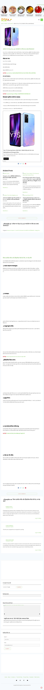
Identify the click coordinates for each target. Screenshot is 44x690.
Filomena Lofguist (9, 506)
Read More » (5, 187)
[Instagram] (20, 680)
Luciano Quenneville (9, 525)
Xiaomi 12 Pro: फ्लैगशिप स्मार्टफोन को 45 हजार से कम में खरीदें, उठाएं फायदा (12, 176)
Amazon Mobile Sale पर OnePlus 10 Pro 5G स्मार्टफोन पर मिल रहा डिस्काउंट (12, 198)
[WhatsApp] (23, 163)
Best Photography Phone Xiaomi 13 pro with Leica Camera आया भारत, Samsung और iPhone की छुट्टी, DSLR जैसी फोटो (32, 180)
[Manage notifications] (41, 688)
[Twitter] (20, 163)
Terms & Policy (19, 677)
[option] (22, 614)
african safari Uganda (10, 539)
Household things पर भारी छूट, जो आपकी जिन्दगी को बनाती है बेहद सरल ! (18, 93)
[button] (4, 614)
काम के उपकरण (5, 179)
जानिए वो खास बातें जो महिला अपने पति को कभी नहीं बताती (16, 618)
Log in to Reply (38, 518)
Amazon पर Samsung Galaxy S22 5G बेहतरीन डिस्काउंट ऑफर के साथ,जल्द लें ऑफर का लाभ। (32, 199)
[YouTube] (27, 680)
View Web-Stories (40, 4)
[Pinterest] (25, 163)
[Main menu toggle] (42, 20)
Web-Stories (36, 677)
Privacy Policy (26, 677)
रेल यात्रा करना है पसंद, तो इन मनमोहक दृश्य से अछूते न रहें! (15, 433)
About (9, 677)
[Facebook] (18, 163)
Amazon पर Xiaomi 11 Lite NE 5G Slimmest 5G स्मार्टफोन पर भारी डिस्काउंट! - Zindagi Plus (23, 230)
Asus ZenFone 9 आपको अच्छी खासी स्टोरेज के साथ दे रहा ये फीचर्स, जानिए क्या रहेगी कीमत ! (21, 73)
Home (6, 677)
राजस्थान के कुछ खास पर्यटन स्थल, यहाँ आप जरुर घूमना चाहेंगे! (15, 356)
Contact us (13, 677)
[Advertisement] (22, 569)
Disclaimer (31, 677)
